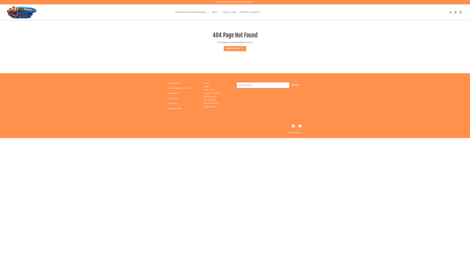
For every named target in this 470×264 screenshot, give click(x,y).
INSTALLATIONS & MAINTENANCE (192, 12)
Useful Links (209, 90)
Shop (206, 86)
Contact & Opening (212, 93)
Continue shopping (233, 49)
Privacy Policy (210, 100)
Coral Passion (297, 132)
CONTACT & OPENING (249, 12)
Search (207, 83)
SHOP (216, 12)
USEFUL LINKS (229, 12)
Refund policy (210, 106)
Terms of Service (211, 103)
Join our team (210, 96)
